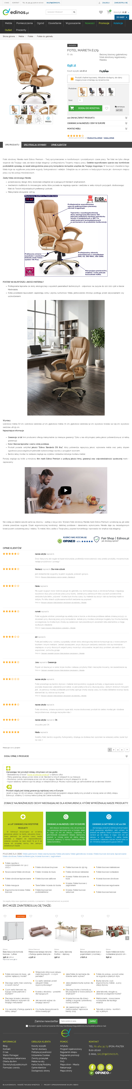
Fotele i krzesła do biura (45, 872)
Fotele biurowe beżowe (106, 892)
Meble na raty (37, 1061)
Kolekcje (118, 23)
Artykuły (64, 1046)
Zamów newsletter (46, 1021)
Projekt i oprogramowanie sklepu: (61, 1085)
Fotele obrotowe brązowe (46, 867)
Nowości (89, 23)
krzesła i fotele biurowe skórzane (100, 854)
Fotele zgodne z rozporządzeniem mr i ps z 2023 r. (16, 865)
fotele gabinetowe (78, 854)
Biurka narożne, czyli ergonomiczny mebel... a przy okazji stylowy (108, 983)
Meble (8, 23)
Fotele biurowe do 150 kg (76, 867)
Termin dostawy (39, 1049)
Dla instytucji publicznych (15, 1064)
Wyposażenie (73, 23)
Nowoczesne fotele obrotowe (17, 872)
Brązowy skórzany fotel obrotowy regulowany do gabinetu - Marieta (63, 602)
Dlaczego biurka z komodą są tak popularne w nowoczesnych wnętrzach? (79, 992)
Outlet (8, 30)
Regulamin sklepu (68, 1052)
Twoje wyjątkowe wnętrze (38, 775)
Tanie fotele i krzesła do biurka (48, 885)
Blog (5, 1046)
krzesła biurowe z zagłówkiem (48, 856)
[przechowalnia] (102, 12)
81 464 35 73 (101, 1046)
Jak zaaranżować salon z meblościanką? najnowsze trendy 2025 (77, 1009)
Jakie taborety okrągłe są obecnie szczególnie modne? (108, 993)
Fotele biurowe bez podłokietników (43, 891)
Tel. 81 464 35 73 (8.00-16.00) (32, 3)
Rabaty (63, 1058)
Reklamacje (65, 1067)
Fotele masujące (12, 885)
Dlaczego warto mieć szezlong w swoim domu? (18, 984)
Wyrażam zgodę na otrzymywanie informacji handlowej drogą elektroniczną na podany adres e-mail (67, 1026)
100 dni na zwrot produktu (81, 118)
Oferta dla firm (10, 1061)
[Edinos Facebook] (92, 1068)
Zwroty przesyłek (39, 1058)
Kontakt (15, 3)
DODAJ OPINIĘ (109, 138)
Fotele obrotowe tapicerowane (18, 879)
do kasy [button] (121, 17)
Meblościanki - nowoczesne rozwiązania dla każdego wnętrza (108, 1000)
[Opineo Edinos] (100, 1073)
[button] (74, 12)
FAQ (62, 1061)
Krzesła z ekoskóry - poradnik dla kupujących (48, 993)
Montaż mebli (74, 129)
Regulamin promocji (69, 1055)
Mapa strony (66, 1071)
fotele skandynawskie (47, 854)
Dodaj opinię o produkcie (16, 756)
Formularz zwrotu (11, 1067)
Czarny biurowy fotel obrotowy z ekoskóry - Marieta (58, 628)
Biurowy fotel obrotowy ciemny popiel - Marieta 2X (58, 577)
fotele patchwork (30, 854)
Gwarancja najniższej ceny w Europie (86, 123)
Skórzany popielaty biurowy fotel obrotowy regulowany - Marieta (62, 653)
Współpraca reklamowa (14, 1058)
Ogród (40, 23)
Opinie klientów (38, 1067)
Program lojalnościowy (71, 1049)
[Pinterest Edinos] (109, 1068)
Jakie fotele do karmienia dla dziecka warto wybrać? (77, 975)
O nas (7, 3)
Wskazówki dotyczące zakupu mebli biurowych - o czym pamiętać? (48, 974)
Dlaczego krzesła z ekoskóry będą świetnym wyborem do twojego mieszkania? (17, 1000)
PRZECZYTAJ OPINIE (94, 138)
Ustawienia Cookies (40, 1055)
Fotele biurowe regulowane (107, 885)
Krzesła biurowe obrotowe (107, 879)
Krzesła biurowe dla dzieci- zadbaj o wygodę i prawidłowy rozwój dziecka (79, 1000)
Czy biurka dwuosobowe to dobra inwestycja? (47, 1010)
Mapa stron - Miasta (69, 1064)
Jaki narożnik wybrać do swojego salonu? (45, 1001)
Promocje (104, 23)
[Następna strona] (127, 750)
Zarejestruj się (120, 3)
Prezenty (21, 30)
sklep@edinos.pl (53, 3)
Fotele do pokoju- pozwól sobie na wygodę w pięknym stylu (109, 975)
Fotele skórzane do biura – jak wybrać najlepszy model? (17, 975)
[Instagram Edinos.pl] (100, 1068)
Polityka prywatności (41, 1052)
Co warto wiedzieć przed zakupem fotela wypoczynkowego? (46, 983)
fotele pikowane (63, 854)
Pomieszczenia (24, 23)
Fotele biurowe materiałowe (107, 867)
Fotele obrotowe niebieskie (77, 872)
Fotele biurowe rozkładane (107, 872)
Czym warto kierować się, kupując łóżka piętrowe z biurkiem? (16, 992)
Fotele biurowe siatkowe (45, 879)
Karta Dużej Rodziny (41, 1064)
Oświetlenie (54, 23)
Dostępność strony (40, 1071)
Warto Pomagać (11, 1055)
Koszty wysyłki (38, 1046)
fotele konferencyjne (25, 856)
